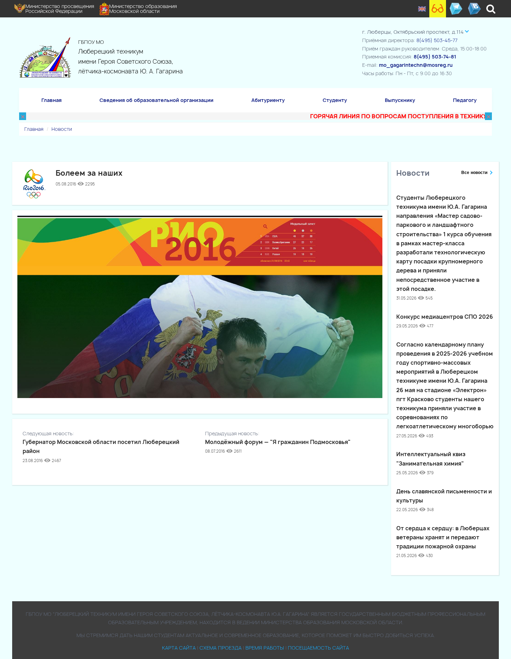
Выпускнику (400, 100)
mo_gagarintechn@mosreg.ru (416, 65)
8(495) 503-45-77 (436, 40)
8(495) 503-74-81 (435, 56)
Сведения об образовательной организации (156, 100)
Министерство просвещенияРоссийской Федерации (59, 8)
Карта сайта (179, 647)
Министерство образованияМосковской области (143, 8)
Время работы (264, 647)
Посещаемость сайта (318, 647)
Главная (51, 100)
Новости (61, 129)
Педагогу (465, 100)
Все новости (474, 172)
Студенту (335, 100)
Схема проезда (221, 647)
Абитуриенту (268, 100)
